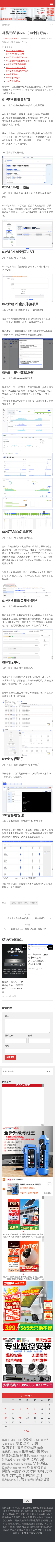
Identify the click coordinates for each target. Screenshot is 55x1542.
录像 (40, 1447)
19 (20, 1418)
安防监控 (9, 1447)
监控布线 (6, 1464)
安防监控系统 (26, 1447)
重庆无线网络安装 (11, 38)
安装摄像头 (8, 1443)
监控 (20, 903)
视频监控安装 (12, 1475)
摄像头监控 (10, 1455)
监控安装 (38, 1459)
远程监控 (29, 1475)
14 (35, 1413)
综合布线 (33, 1467)
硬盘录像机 (22, 1468)
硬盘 (15, 1467)
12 (20, 1413)
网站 (7, 1045)
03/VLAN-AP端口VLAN (16, 57)
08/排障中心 (12, 74)
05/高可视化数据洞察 (16, 64)
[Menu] (51, 3)
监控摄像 (15, 1463)
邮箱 (31, 1035)
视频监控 (44, 1471)
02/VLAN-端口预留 (15, 54)
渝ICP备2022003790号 (31, 1533)
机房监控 (42, 1456)
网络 (26, 903)
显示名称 (9, 1035)
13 (27, 1413)
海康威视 (7, 1459)
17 (6, 1418)
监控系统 (40, 1463)
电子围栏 (16, 1460)
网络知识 (6, 24)
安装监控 (22, 1443)
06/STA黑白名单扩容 (16, 67)
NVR (4, 1439)
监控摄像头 (26, 1464)
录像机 (6, 1451)
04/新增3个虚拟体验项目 (18, 61)
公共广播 (38, 1439)
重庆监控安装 (9, 1479)
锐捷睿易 (33, 903)
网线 (43, 1467)
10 (6, 1413)
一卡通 (19, 1440)
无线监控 (34, 1456)
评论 (7, 1016)
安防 (34, 1443)
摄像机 (25, 1455)
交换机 (13, 903)
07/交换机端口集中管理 (17, 71)
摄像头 (42, 1451)
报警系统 (28, 1451)
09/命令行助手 (13, 77)
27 (27, 1422)
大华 (46, 1439)
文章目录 (8, 47)
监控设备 (7, 1467)
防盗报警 (42, 1479)
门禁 (20, 1479)
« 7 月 (26, 1430)
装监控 (31, 1471)
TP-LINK (11, 1440)
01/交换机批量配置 (15, 50)
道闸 (39, 1475)
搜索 (48, 1071)
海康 (49, 1455)
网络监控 (18, 1471)
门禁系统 (29, 1479)
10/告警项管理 (13, 81)
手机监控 (16, 1451)
